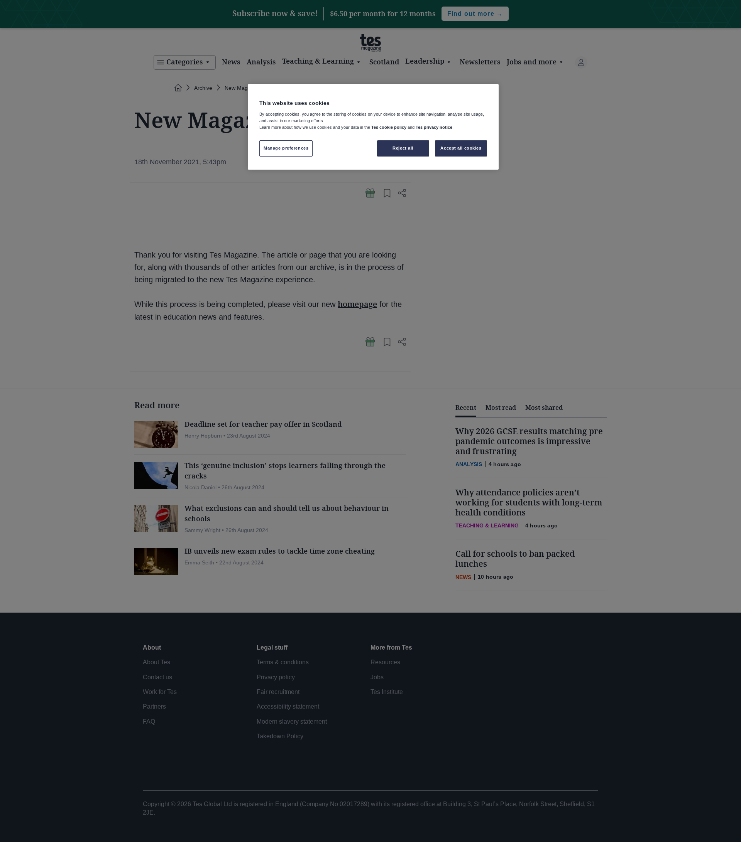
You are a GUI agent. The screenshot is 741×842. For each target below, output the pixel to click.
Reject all (402, 148)
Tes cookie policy (388, 127)
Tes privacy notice (434, 127)
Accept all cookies (460, 148)
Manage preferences (286, 148)
